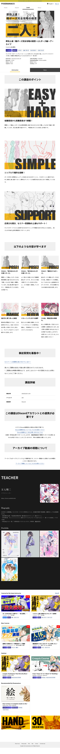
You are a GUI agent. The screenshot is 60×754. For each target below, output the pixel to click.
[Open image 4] (9, 569)
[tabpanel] (30, 225)
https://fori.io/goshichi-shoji (8, 498)
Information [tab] (15, 70)
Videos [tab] (45, 70)
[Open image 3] (49, 544)
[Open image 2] (30, 544)
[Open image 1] (10, 544)
